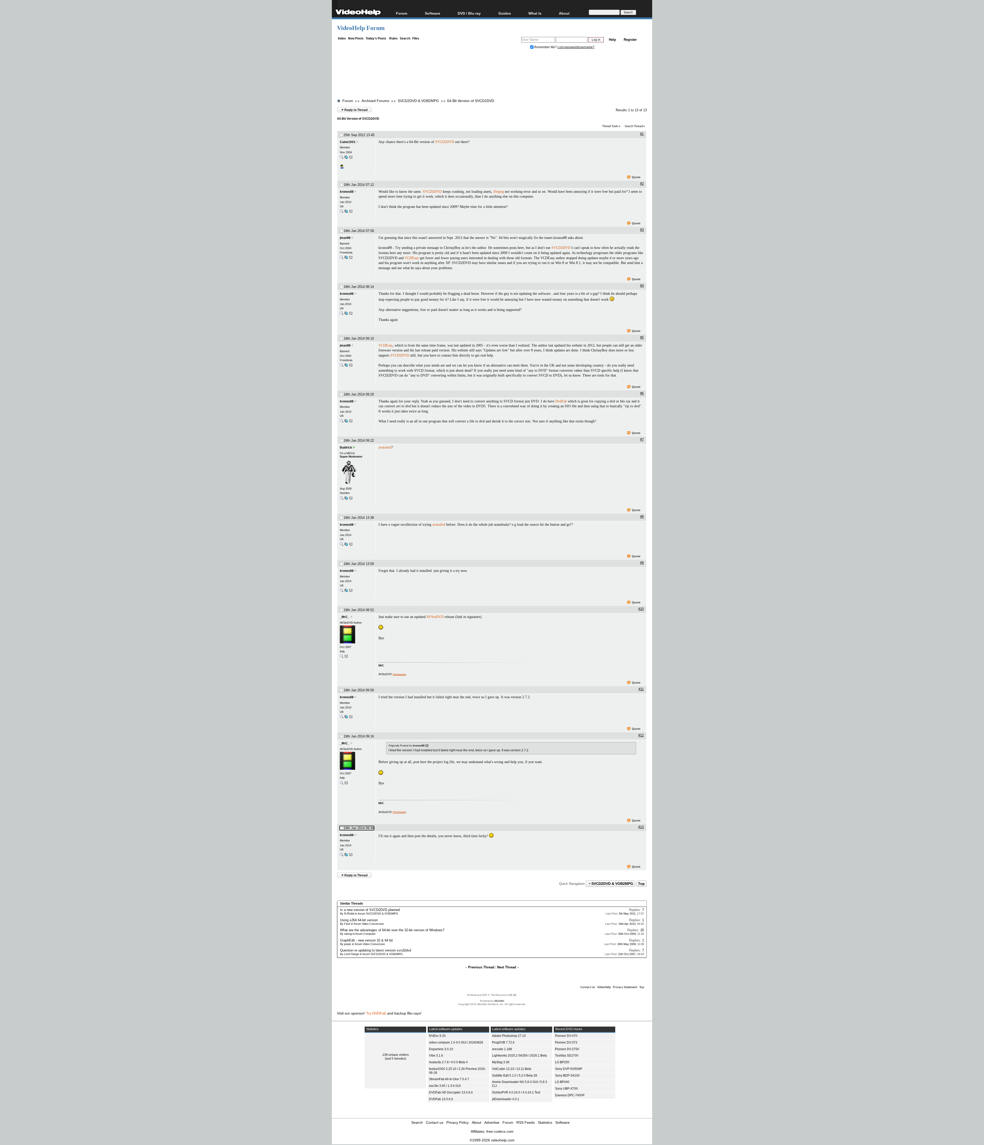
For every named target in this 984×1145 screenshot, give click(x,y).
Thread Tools (610, 126)
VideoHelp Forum (361, 28)
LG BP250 (562, 1062)
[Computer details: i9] (346, 499)
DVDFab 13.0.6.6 (441, 1099)
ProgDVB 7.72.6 (503, 1042)
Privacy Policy (457, 1122)
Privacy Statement (625, 987)
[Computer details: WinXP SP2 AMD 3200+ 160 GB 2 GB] (346, 258)
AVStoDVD (435, 617)
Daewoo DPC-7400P (570, 1095)
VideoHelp (604, 987)
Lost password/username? (576, 47)
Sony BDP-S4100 (567, 1075)
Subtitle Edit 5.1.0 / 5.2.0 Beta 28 (514, 1075)
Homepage (399, 674)
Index (342, 38)
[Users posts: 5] (341, 158)
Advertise (491, 1122)
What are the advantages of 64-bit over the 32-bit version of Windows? (392, 930)
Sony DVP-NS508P (568, 1069)
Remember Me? (546, 47)
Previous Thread (481, 967)
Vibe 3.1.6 (436, 1055)
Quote (636, 177)
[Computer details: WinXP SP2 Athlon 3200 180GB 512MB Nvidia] (346, 158)
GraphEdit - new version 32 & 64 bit (366, 940)
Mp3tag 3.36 (500, 1062)
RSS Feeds (525, 1122)
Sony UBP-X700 (566, 1088)
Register (630, 40)
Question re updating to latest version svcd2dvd (375, 950)
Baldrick (346, 447)
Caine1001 (347, 142)
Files (415, 38)
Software (432, 13)
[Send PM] (351, 158)
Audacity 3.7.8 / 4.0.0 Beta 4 (448, 1062)
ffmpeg (498, 192)
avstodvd (384, 447)
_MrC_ (345, 617)
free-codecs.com (500, 1131)
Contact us (434, 1122)
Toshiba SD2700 (566, 1055)
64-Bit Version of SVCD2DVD (470, 101)
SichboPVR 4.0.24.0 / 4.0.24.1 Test (516, 1092)
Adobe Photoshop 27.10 (509, 1036)
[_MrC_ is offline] (356, 634)
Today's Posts (376, 38)
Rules (393, 38)
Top (641, 883)
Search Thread (634, 126)
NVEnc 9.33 (437, 1036)
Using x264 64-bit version (359, 920)
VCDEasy (412, 258)
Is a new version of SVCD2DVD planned (370, 910)
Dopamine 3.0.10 (441, 1049)
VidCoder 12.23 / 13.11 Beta (511, 1069)
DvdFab (561, 401)
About (476, 1122)
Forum (401, 13)
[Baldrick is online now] (356, 472)
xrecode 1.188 (502, 1049)
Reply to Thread (354, 109)
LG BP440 (562, 1082)
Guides (504, 13)
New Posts (356, 38)
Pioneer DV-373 (566, 1042)
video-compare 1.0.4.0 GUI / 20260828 (456, 1042)
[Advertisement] (492, 75)
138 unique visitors (395, 1055)
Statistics (545, 1122)
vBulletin (499, 1001)
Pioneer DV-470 (566, 1036)
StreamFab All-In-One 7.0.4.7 (449, 1079)
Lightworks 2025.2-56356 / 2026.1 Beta (519, 1055)
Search (405, 38)
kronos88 (347, 192)
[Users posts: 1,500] (341, 657)
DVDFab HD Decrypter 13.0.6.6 (451, 1092)
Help (612, 40)
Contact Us (587, 987)
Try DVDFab (376, 1013)
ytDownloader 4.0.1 (505, 1099)
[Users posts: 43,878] (341, 499)
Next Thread (506, 967)
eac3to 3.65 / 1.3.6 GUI (445, 1086)
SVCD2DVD (444, 142)
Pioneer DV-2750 (567, 1049)
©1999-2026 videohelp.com (492, 1140)
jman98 (345, 238)
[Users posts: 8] (341, 212)
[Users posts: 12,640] (341, 258)
